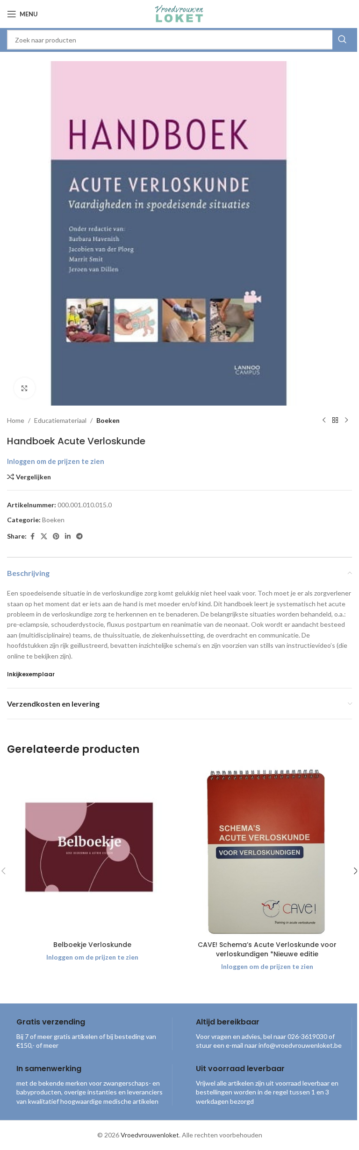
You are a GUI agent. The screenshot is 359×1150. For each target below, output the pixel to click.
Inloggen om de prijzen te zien (55, 461)
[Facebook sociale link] (32, 536)
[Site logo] (179, 13)
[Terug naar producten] (335, 420)
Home (15, 420)
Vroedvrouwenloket (150, 1135)
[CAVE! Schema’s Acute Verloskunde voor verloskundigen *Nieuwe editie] (267, 851)
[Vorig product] (324, 420)
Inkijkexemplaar (31, 674)
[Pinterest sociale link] (56, 536)
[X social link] (44, 536)
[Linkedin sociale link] (67, 536)
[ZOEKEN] (342, 39)
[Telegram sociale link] (79, 536)
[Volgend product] (346, 420)
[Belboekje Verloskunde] (92, 851)
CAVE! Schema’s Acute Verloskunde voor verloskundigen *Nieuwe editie (267, 949)
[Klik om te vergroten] (24, 388)
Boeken (108, 420)
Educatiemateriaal (60, 420)
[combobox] (179, 39)
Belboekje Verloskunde (92, 944)
